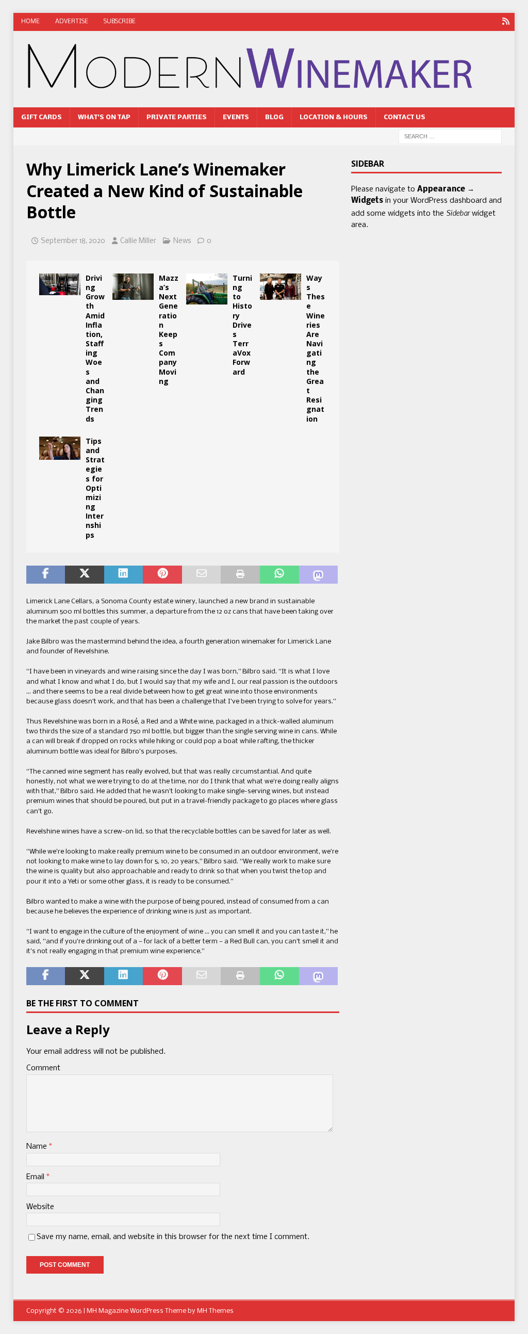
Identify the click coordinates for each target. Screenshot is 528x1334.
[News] (506, 22)
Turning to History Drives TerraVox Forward (242, 325)
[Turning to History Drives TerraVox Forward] (206, 289)
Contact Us (404, 117)
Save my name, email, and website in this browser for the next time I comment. (173, 1237)
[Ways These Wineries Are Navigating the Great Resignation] (280, 287)
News (182, 241)
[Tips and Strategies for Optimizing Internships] (59, 448)
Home (30, 22)
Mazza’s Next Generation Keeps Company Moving (168, 329)
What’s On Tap (104, 117)
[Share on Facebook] (45, 575)
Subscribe (120, 22)
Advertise (71, 22)
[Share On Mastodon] (318, 575)
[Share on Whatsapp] (279, 575)
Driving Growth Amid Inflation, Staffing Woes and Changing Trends (95, 348)
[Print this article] (240, 575)
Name (37, 1147)
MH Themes (215, 1311)
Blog (274, 117)
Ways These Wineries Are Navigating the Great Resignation (315, 348)
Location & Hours (334, 117)
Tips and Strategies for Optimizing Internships (95, 488)
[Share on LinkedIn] (123, 575)
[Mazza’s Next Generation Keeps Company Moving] (133, 287)
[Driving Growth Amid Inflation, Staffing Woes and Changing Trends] (59, 284)
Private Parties (176, 117)
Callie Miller (138, 241)
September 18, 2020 (73, 241)
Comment (43, 1068)
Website (40, 1207)
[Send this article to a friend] (201, 575)
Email (36, 1177)
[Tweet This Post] (84, 575)
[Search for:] (450, 137)
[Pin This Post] (162, 575)
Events (236, 117)
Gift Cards (41, 117)
